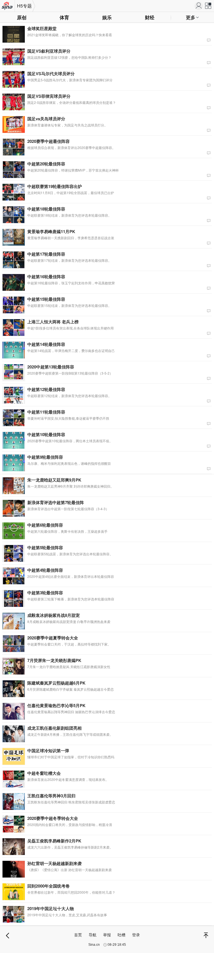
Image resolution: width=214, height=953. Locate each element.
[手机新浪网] (198, 6)
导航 (92, 934)
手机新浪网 (7, 6)
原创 (21, 17)
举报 (107, 934)
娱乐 (107, 17)
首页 (78, 934)
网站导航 (208, 7)
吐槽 (121, 934)
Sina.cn (94, 945)
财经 (149, 17)
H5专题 (24, 6)
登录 (136, 934)
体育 (64, 17)
